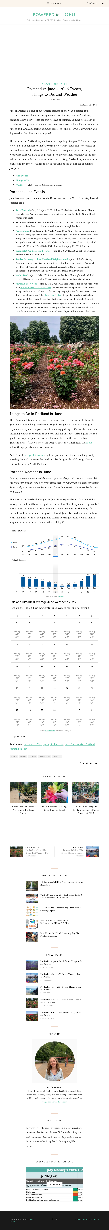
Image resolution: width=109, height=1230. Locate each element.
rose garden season (34, 455)
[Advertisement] (54, 53)
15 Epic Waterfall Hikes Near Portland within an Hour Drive (61, 883)
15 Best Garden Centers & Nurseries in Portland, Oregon (23, 810)
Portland (47, 84)
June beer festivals (53, 295)
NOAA (61, 596)
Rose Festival (23, 210)
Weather (20, 185)
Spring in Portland (53, 744)
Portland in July (18, 749)
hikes (89, 443)
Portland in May (33, 744)
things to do (44, 756)
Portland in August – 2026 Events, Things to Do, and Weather (61, 963)
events (14, 756)
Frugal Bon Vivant (49, 1102)
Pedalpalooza (23, 231)
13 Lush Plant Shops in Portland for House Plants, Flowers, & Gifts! (85, 810)
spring (23, 756)
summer (33, 756)
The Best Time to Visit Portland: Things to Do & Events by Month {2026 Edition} (61, 896)
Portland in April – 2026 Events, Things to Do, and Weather (60, 1014)
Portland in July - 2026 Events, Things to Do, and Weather (72, 853)
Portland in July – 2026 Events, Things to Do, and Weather (60, 975)
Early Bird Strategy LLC (88, 1219)
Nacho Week (22, 275)
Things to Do (60, 84)
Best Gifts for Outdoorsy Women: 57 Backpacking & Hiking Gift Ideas (56, 922)
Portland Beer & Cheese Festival (35, 288)
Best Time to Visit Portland (80, 744)
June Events (22, 176)
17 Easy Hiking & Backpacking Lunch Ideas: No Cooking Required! (61, 909)
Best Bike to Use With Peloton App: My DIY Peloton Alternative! (59, 935)
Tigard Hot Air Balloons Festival (33, 251)
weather (57, 756)
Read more (63, 1102)
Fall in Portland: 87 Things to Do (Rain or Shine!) (54, 808)
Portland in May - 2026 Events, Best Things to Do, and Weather (37, 853)
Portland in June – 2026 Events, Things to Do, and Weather (60, 988)
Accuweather (50, 731)
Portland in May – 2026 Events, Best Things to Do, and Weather (60, 1001)
